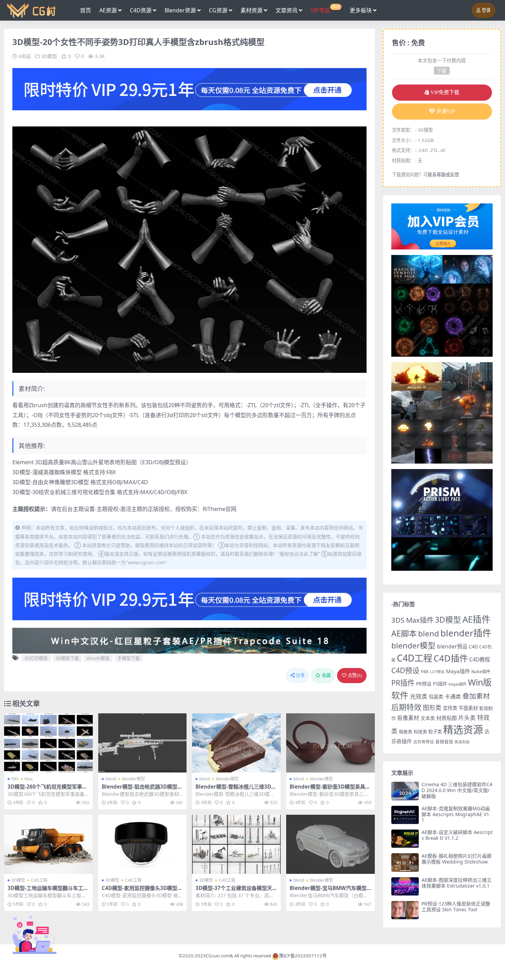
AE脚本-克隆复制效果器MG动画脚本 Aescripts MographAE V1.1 (456, 814)
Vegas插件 (457, 684)
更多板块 (361, 10)
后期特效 (406, 707)
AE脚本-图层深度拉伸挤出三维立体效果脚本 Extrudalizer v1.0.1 (457, 883)
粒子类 (435, 731)
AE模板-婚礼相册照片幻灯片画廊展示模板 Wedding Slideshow (457, 859)
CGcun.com (218, 956)
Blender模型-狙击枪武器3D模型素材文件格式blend (142, 789)
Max (28, 779)
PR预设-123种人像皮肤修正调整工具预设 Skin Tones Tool (456, 906)
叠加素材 (476, 696)
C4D (473, 646)
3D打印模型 (36, 658)
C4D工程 (39, 880)
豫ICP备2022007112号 (303, 956)
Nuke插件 (480, 672)
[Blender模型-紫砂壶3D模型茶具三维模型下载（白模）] (330, 742)
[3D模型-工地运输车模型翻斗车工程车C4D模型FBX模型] (48, 844)
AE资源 (108, 10)
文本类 (427, 718)
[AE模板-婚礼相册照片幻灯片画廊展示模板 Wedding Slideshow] (405, 862)
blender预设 (452, 646)
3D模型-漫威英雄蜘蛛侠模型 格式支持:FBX (64, 472)
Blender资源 (180, 10)
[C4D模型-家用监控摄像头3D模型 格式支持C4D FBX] (142, 844)
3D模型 (49, 56)
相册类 (405, 731)
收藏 (326, 675)
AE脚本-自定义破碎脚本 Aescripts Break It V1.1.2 (457, 835)
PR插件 (403, 683)
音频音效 (444, 741)
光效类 (418, 696)
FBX (15, 779)
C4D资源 (141, 10)
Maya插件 (458, 671)
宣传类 (450, 708)
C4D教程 (479, 659)
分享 (300, 675)
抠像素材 (408, 718)
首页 (85, 10)
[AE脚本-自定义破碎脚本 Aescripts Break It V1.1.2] (405, 839)
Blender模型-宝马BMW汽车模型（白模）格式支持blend (328, 891)
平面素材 (468, 708)
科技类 (420, 731)
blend (110, 779)
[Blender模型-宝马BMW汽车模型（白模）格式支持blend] (330, 844)
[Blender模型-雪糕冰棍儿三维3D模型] (236, 742)
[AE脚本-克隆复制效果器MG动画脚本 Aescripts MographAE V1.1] (405, 815)
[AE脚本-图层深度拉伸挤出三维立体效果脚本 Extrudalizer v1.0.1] (405, 886)
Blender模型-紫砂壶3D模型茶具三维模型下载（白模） (330, 789)
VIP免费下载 (444, 92)
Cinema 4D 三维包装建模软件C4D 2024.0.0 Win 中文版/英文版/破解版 (457, 790)
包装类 (436, 696)
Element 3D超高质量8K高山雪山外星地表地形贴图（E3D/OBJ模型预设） (101, 462)
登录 (486, 10)
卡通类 (453, 696)
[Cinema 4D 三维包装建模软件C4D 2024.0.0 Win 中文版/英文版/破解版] (405, 791)
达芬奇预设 (423, 741)
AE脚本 (404, 633)
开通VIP (445, 111)
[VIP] (189, 88)
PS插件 (440, 684)
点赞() (355, 675)
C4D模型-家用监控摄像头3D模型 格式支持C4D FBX (139, 891)
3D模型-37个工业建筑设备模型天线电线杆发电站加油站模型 (233, 891)
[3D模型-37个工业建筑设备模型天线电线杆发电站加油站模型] (236, 844)
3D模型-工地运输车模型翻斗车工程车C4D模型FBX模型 (48, 891)
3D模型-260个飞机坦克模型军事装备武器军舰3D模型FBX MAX (47, 789)
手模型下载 (128, 658)
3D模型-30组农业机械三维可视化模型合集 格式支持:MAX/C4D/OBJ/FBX (99, 492)
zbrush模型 (98, 658)
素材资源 (251, 10)
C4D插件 (451, 658)
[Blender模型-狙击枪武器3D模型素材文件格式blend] (142, 742)
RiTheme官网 (219, 509)
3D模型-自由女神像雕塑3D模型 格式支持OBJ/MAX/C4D (80, 482)
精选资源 (463, 729)
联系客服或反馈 (443, 174)
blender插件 (465, 633)
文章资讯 (287, 10)
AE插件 (476, 619)
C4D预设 (405, 670)
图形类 (432, 707)
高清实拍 (462, 741)
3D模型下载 (67, 658)
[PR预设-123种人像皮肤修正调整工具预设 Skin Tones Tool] (405, 910)
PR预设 (423, 683)
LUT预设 (437, 671)
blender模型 (133, 779)
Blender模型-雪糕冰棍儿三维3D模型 (235, 789)
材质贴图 (446, 717)
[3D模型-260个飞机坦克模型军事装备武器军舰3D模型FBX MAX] (48, 742)
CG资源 (218, 10)
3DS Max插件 (412, 620)
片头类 (467, 718)
